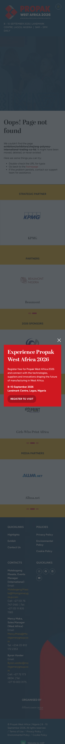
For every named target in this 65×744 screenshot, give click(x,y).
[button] (59, 340)
